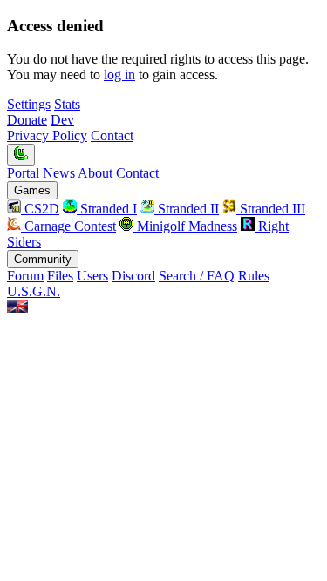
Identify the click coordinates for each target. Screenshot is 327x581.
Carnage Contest (68, 226)
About (95, 173)
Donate (27, 119)
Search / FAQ (197, 275)
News (59, 173)
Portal (23, 173)
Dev (62, 119)
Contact (112, 135)
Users (92, 275)
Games (32, 190)
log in (119, 74)
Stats (67, 104)
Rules (253, 275)
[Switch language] (17, 308)
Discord (133, 275)
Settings (29, 104)
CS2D (40, 208)
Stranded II (186, 208)
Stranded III (270, 208)
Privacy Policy (47, 135)
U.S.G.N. (33, 291)
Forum (25, 275)
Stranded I (107, 208)
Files (60, 275)
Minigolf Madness (185, 226)
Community (43, 259)
